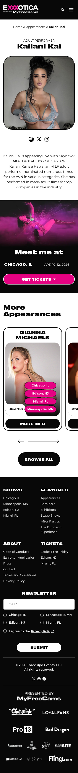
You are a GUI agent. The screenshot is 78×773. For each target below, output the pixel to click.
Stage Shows (50, 515)
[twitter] (39, 139)
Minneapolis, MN (15, 504)
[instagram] (46, 139)
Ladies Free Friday (54, 552)
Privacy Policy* (42, 631)
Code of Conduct (16, 552)
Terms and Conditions (19, 575)
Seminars (48, 504)
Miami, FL (10, 515)
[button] (71, 9)
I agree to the (31, 631)
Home (17, 27)
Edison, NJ (11, 510)
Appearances (35, 27)
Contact (9, 569)
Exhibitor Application (19, 558)
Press (7, 563)
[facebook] (44, 679)
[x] (34, 679)
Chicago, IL (11, 498)
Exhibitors (48, 510)
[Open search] (62, 8)
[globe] (31, 139)
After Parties (50, 521)
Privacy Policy (14, 581)
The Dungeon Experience (51, 529)
